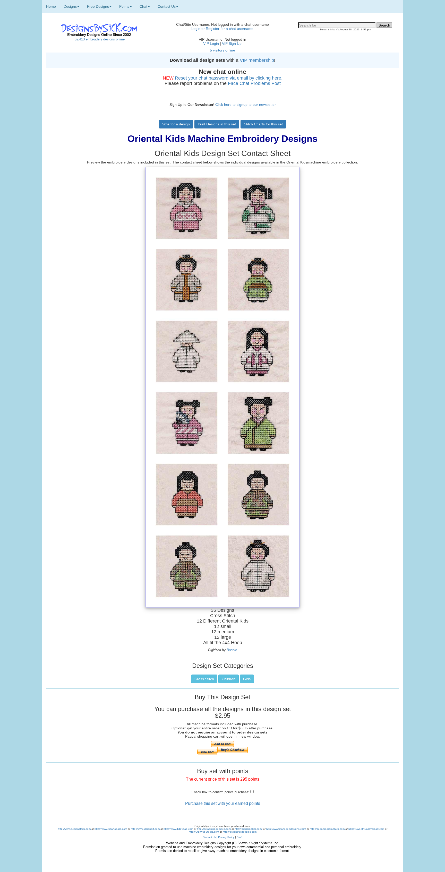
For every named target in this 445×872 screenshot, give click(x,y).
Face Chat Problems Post (254, 83)
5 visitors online (222, 50)
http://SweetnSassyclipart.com (366, 828)
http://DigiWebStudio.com (204, 831)
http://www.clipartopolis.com (111, 828)
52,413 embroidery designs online (100, 39)
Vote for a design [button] (176, 124)
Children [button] (228, 679)
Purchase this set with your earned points (222, 803)
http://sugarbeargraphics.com (327, 828)
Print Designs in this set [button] (217, 124)
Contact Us (209, 837)
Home (51, 6)
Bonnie (232, 650)
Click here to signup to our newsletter (245, 104)
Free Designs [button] (98, 6)
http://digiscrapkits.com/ (248, 828)
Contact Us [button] (167, 6)
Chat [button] (143, 6)
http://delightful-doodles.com (239, 831)
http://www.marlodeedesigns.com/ (286, 828)
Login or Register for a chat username (222, 29)
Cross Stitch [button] (204, 679)
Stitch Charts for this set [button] (263, 124)
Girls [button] (247, 679)
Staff (239, 837)
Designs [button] (70, 6)
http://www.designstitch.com (74, 828)
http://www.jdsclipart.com (145, 828)
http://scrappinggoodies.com (214, 828)
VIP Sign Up (232, 43)
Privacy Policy (226, 837)
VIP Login (211, 43)
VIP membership (257, 60)
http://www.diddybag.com (178, 828)
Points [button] (124, 6)
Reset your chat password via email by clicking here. (229, 78)
